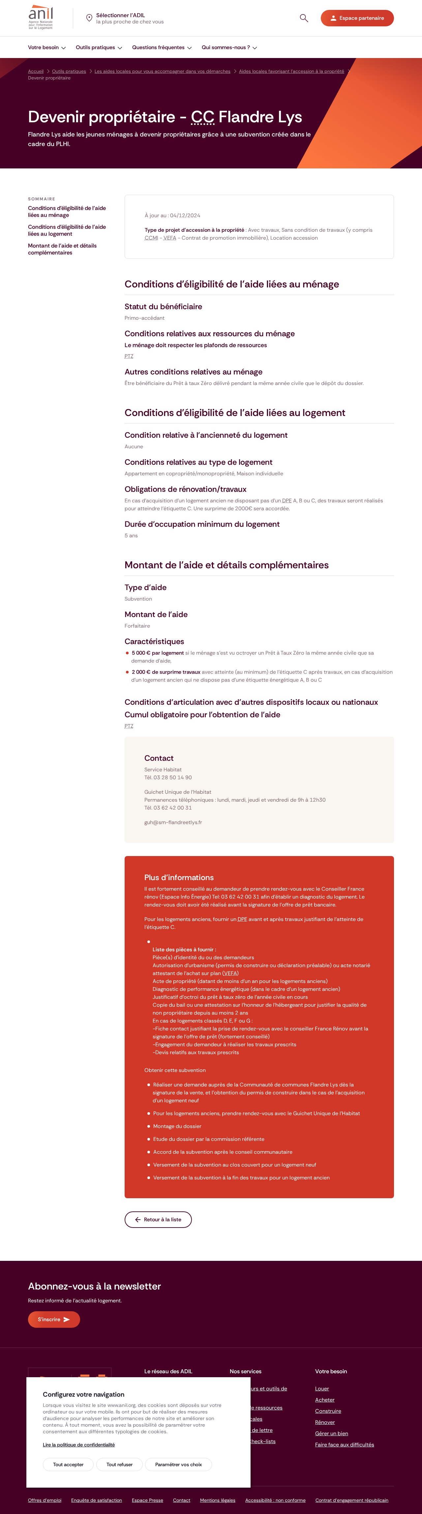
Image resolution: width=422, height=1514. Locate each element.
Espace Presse (147, 1500)
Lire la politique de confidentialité (79, 1444)
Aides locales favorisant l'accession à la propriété (291, 71)
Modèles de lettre (251, 1430)
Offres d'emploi (44, 1500)
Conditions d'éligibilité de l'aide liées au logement (67, 230)
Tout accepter (68, 1464)
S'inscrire (49, 1319)
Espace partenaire (362, 18)
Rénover (325, 1422)
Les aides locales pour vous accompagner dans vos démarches (162, 71)
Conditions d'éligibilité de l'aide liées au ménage (67, 211)
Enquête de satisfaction (96, 1500)
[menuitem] (47, 47)
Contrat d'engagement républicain (352, 1500)
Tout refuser (119, 1464)
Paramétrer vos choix (178, 1464)
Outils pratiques (69, 71)
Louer (322, 1388)
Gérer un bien (331, 1433)
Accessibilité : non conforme (275, 1500)
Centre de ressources (256, 1407)
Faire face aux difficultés (344, 1444)
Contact (181, 1500)
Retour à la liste (162, 1219)
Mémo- (253, 1441)
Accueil (36, 71)
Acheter (325, 1399)
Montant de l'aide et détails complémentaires (62, 249)
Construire (328, 1411)
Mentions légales (217, 1500)
